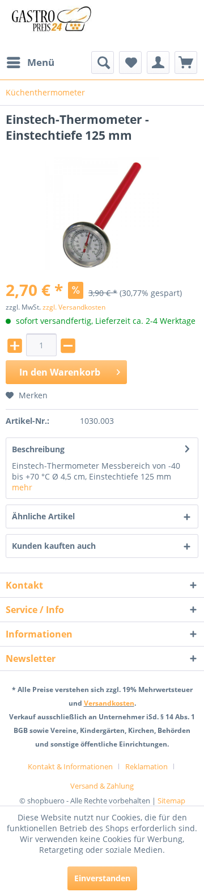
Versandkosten (109, 703)
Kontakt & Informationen (70, 766)
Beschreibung (38, 449)
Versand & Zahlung (102, 786)
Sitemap (171, 800)
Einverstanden (102, 878)
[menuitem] (30, 62)
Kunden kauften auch (54, 545)
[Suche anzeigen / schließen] (102, 62)
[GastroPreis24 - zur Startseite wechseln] (54, 25)
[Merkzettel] (130, 62)
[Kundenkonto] (158, 62)
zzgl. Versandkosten (73, 307)
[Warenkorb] (186, 62)
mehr (22, 487)
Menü (40, 62)
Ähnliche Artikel (43, 516)
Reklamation (146, 766)
